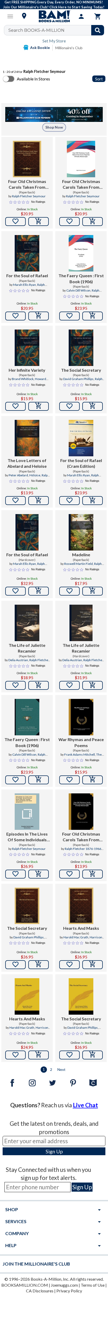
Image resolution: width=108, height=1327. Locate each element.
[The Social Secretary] (80, 347)
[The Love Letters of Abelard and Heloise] (26, 438)
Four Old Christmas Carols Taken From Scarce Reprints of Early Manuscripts (81, 837)
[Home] (54, 16)
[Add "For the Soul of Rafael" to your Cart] (38, 316)
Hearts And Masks (81, 928)
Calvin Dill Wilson (78, 290)
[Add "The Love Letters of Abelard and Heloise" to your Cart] (38, 500)
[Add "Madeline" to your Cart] (92, 591)
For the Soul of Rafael (27, 275)
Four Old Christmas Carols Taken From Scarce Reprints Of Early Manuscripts (27, 184)
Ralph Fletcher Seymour (29, 196)
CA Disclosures (39, 1290)
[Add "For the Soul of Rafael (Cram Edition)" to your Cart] (92, 500)
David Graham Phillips (78, 379)
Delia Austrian (18, 660)
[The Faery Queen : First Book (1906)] (80, 253)
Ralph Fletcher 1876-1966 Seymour (83, 851)
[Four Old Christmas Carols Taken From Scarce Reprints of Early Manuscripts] (80, 811)
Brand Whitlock (23, 379)
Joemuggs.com (64, 1284)
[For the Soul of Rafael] (26, 253)
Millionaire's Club (69, 48)
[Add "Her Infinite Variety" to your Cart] (38, 406)
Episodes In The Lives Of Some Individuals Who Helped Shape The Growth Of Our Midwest (27, 837)
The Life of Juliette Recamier (27, 648)
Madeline (81, 554)
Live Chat (85, 1105)
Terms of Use (93, 1284)
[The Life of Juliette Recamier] (26, 622)
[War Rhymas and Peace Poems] (80, 717)
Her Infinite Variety (27, 370)
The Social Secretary (81, 370)
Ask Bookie (40, 47)
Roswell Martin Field (78, 564)
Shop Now (54, 127)
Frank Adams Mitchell (79, 754)
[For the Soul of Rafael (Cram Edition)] (80, 438)
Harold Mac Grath (75, 937)
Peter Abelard (18, 475)
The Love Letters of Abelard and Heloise (27, 463)
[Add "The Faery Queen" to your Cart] (92, 316)
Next (61, 1069)
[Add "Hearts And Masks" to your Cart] (92, 964)
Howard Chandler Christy (25, 381)
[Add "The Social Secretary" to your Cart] (92, 406)
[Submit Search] (97, 30)
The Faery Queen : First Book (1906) (81, 278)
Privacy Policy (69, 1290)
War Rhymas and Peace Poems (81, 742)
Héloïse (34, 475)
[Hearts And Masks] (80, 905)
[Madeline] (80, 532)
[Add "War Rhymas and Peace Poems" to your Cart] (92, 779)
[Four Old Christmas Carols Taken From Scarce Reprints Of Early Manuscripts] (27, 159)
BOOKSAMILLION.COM (24, 1284)
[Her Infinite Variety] (26, 347)
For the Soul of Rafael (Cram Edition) (81, 463)
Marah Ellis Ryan (24, 285)
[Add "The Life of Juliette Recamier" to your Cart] (38, 685)
